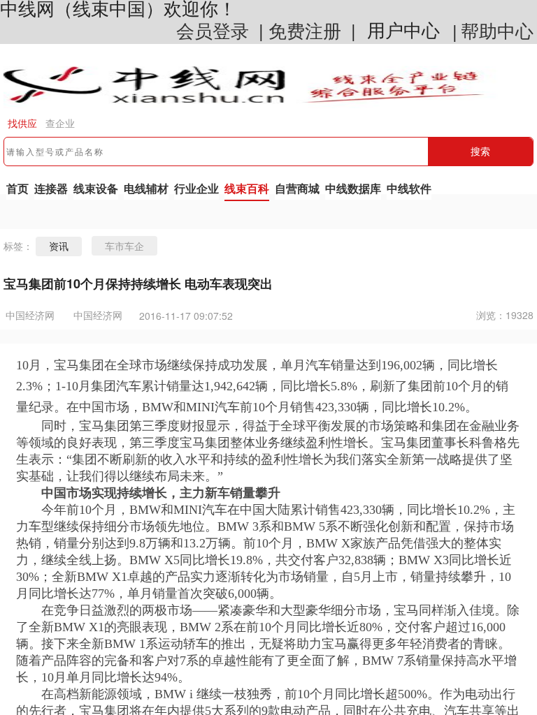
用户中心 (403, 30)
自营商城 (297, 188)
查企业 (60, 123)
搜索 (480, 151)
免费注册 (304, 30)
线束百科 (246, 188)
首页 (17, 188)
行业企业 (196, 188)
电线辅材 (146, 188)
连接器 (51, 188)
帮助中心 (497, 30)
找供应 (22, 123)
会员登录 (212, 30)
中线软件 (409, 188)
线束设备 (95, 188)
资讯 (59, 246)
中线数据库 (353, 188)
